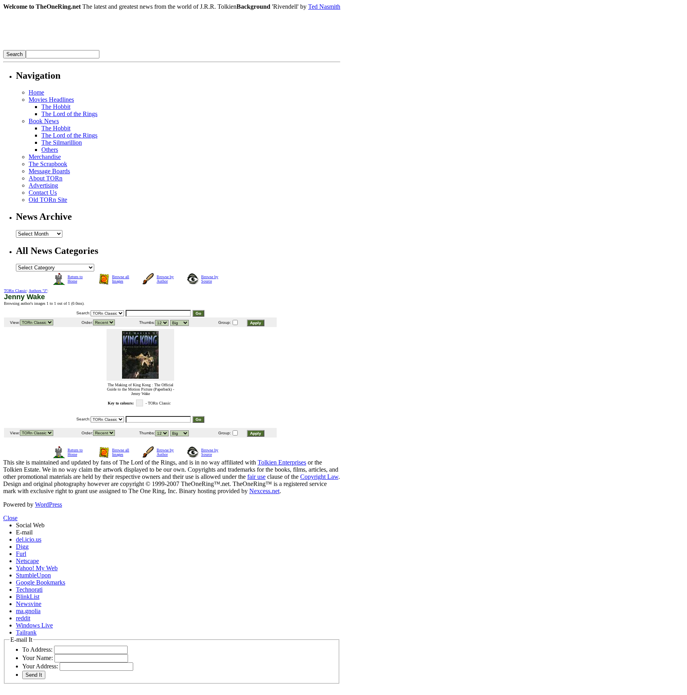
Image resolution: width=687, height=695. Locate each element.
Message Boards (49, 171)
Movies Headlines (51, 99)
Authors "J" (38, 290)
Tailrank (26, 632)
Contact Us (43, 192)
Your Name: (37, 657)
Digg (22, 546)
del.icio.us (28, 539)
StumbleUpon (33, 575)
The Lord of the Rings (69, 113)
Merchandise (45, 156)
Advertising (43, 185)
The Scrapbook (48, 164)
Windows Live (34, 625)
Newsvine (28, 603)
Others (49, 149)
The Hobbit (55, 106)
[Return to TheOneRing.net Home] (122, 48)
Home (36, 92)
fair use (256, 476)
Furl (21, 553)
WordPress (48, 504)
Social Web (30, 525)
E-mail (24, 532)
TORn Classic (15, 290)
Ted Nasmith (324, 6)
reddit (23, 618)
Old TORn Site (48, 199)
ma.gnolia (28, 611)
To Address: (37, 649)
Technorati (29, 589)
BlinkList (27, 596)
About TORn (45, 178)
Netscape (27, 561)
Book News (44, 121)
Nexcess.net (264, 491)
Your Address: (40, 666)
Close (10, 518)
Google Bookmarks (40, 582)
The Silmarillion (61, 142)
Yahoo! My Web (37, 568)
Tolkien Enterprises (282, 462)
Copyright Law (319, 476)
